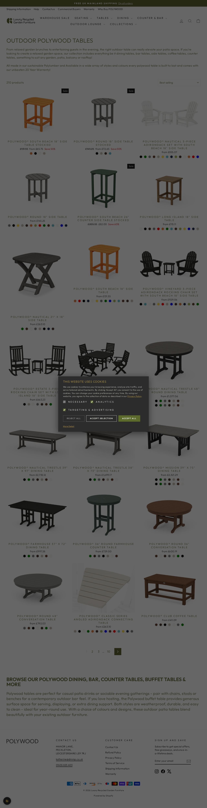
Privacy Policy (134, 396)
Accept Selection (101, 418)
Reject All (74, 418)
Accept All (129, 418)
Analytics (105, 401)
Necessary (77, 401)
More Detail (68, 426)
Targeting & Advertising (91, 409)
